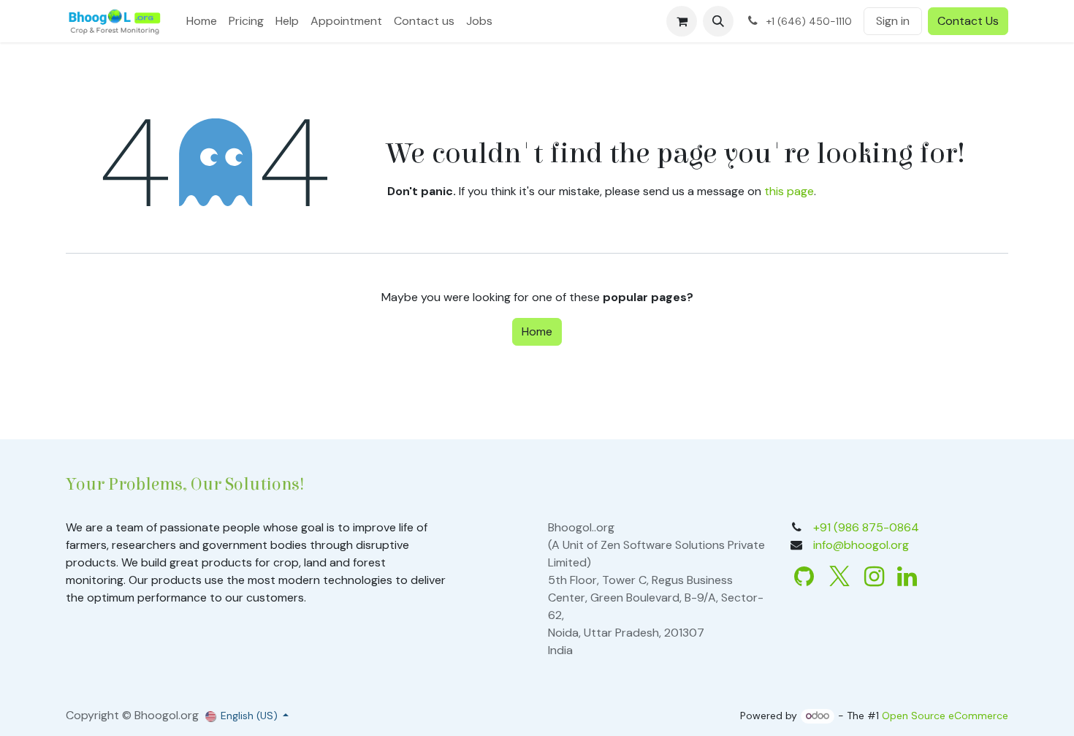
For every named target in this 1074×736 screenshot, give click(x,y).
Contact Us (968, 21)
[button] (718, 21)
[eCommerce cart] (681, 21)
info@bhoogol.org (861, 545)
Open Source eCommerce (945, 715)
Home (537, 331)
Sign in (893, 21)
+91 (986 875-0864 (866, 527)
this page (789, 191)
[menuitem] (201, 21)
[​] (804, 576)
